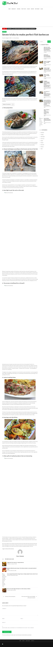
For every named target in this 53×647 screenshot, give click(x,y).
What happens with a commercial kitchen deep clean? (46, 111)
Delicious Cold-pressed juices (10, 596)
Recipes (32, 8)
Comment (4, 608)
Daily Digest (43, 136)
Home (9, 8)
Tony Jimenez (16, 37)
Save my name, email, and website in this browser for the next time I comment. (18, 627)
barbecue (7, 548)
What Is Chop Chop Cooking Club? (46, 75)
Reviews (42, 146)
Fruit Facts (23, 8)
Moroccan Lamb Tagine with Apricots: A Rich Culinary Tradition (18, 588)
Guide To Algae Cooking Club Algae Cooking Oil (47, 68)
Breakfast (14, 8)
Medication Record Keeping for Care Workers (47, 55)
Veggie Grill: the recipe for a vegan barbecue (15, 562)
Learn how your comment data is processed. (23, 634)
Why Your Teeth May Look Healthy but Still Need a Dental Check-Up (47, 49)
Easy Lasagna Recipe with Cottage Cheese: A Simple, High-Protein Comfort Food (22, 573)
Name (3, 618)
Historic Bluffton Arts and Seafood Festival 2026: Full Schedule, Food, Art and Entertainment (47, 103)
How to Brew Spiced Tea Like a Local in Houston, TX (47, 120)
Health (28, 8)
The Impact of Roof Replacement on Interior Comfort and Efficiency (47, 93)
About (23, 640)
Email (22, 618)
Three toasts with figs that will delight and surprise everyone (28, 597)
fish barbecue (11, 548)
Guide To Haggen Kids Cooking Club (47, 62)
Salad (42, 8)
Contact (32, 640)
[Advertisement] (26, 18)
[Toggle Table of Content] (12, 104)
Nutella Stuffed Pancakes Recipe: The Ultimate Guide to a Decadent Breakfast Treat (21, 569)
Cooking (18, 8)
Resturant (37, 8)
